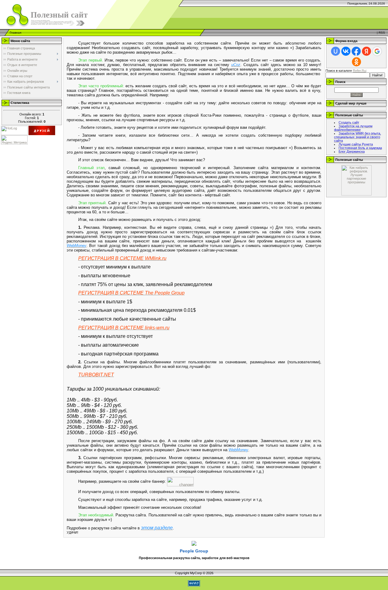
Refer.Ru (359, 70)
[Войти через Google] (377, 51)
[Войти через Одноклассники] (356, 61)
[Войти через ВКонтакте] (345, 51)
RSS (382, 32)
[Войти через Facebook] (356, 51)
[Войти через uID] (335, 51)
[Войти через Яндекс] (366, 51)
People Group (194, 550)
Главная (15, 32)
